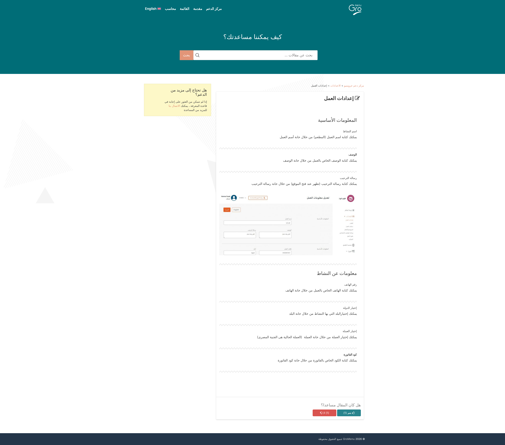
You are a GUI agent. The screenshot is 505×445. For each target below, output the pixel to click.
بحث (186, 55)
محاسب (170, 9)
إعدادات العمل (339, 98)
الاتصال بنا (174, 105)
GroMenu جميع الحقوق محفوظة (336, 438)
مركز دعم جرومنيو (354, 85)
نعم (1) (347, 412)
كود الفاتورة (350, 354)
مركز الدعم (214, 9)
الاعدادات (335, 85)
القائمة (184, 9)
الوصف (353, 154)
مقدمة (197, 9)
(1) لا (326, 412)
